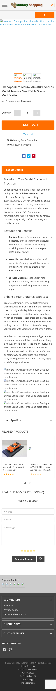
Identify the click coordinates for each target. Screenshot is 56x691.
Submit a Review (24, 559)
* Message (9, 527)
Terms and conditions (14, 614)
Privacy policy (10, 609)
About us (8, 605)
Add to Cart (30, 125)
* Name (8, 511)
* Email (8, 519)
